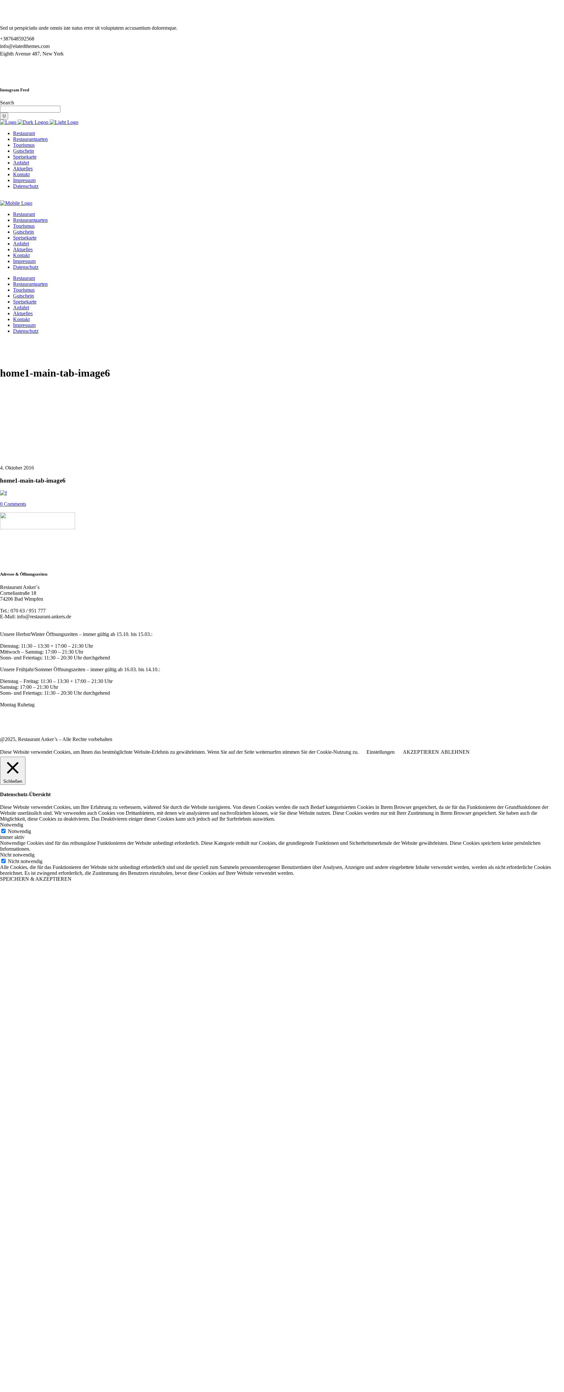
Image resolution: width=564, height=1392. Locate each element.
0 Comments (13, 504)
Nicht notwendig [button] (17, 855)
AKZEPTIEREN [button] (421, 752)
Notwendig (19, 831)
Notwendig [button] (11, 824)
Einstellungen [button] (381, 752)
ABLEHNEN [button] (455, 752)
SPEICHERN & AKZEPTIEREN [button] (35, 879)
